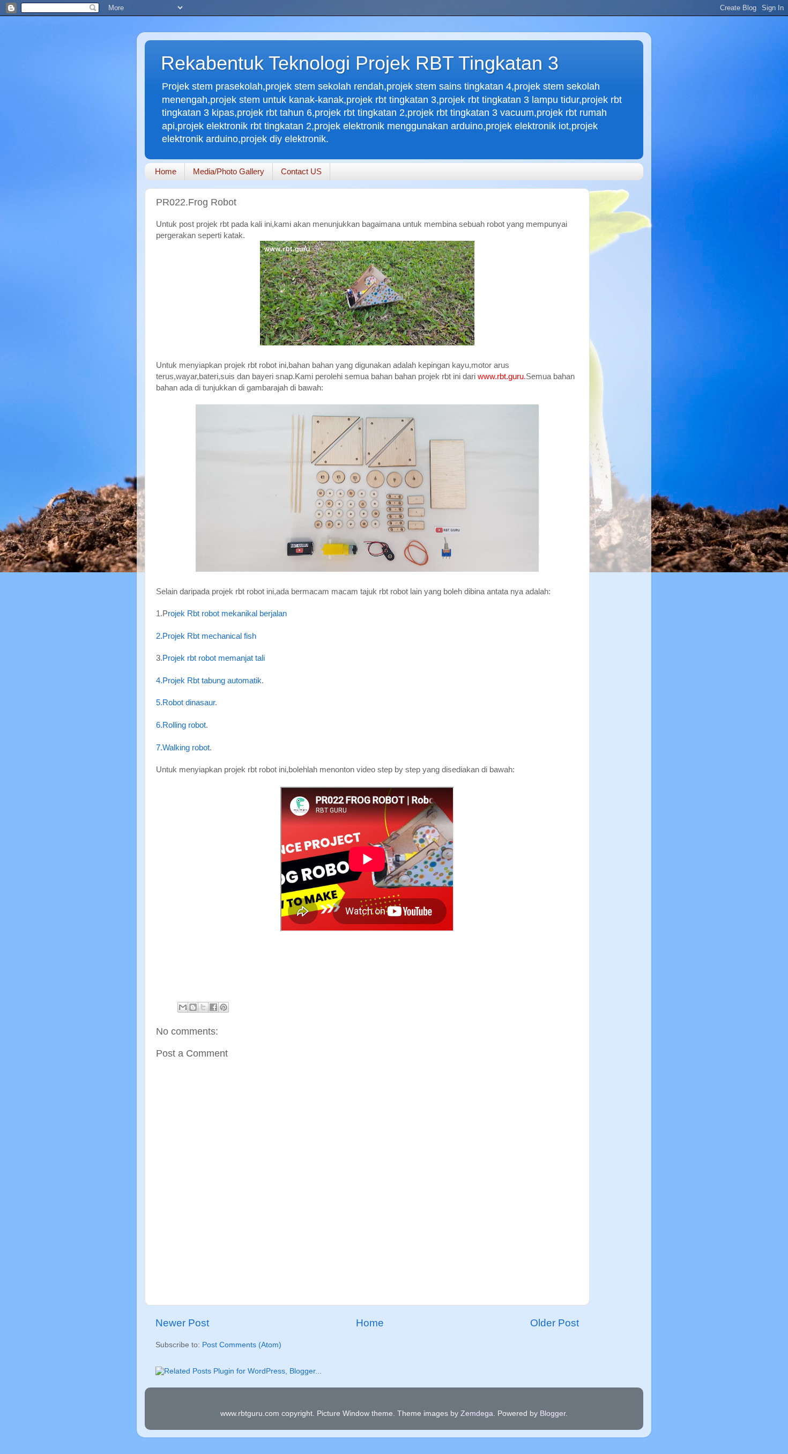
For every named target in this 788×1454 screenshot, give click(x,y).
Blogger (553, 1413)
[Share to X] (203, 1007)
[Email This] (182, 1007)
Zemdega (476, 1413)
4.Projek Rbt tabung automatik (209, 680)
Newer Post (182, 1322)
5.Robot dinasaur (185, 702)
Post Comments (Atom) (241, 1345)
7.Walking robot (183, 747)
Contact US (301, 171)
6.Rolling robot (181, 725)
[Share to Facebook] (213, 1007)
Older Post (554, 1322)
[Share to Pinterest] (223, 1007)
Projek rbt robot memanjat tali (214, 658)
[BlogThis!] (193, 1007)
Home (165, 171)
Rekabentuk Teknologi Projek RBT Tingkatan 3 (360, 63)
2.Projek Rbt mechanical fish (206, 636)
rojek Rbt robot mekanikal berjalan (227, 613)
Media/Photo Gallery (228, 171)
